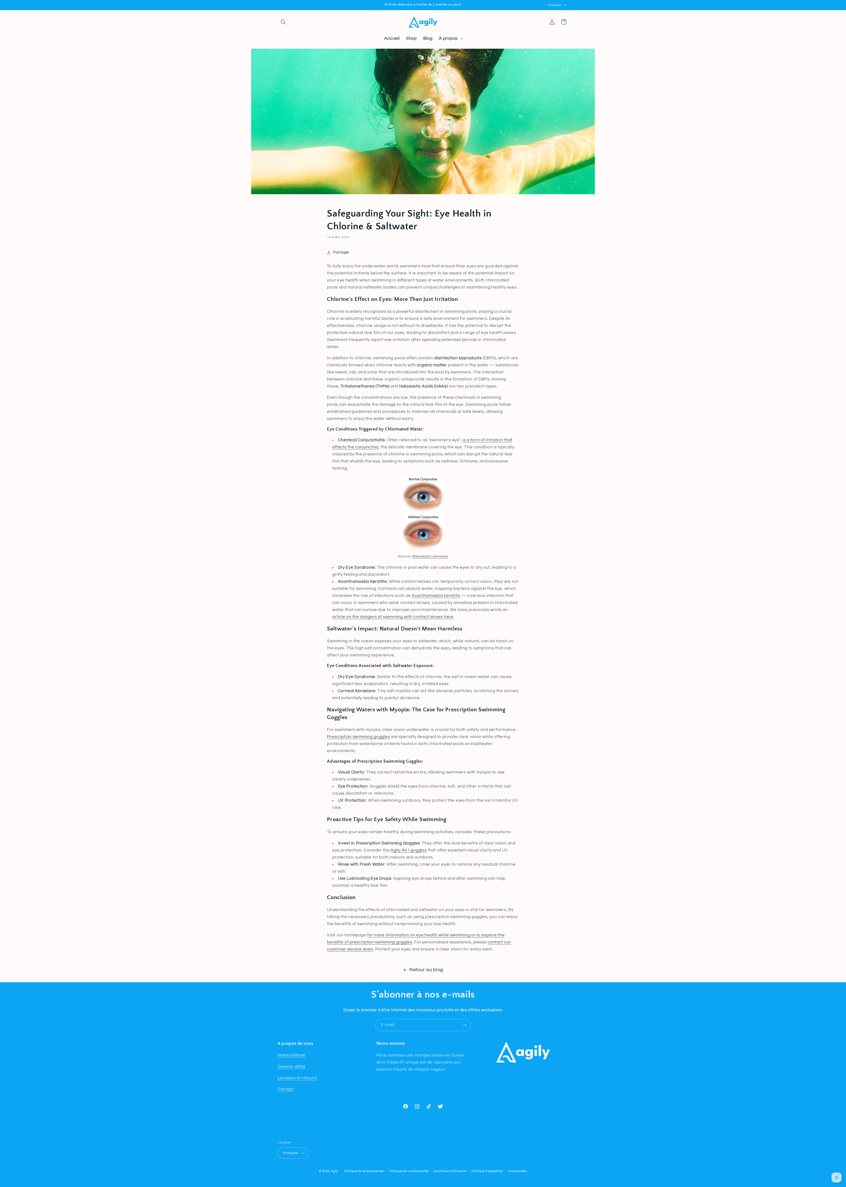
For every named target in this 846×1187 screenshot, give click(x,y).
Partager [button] (341, 252)
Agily (334, 1171)
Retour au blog (426, 969)
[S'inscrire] (464, 1025)
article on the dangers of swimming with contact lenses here (392, 617)
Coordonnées (517, 1171)
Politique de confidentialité (409, 1171)
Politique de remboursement (364, 1171)
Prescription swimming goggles (358, 736)
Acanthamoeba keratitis (436, 595)
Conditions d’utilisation (450, 1171)
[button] (283, 22)
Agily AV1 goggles (409, 850)
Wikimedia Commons (430, 556)
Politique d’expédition (487, 1171)
